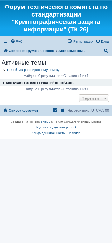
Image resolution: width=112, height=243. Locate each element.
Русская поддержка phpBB (56, 127)
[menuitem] (16, 41)
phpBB (46, 121)
